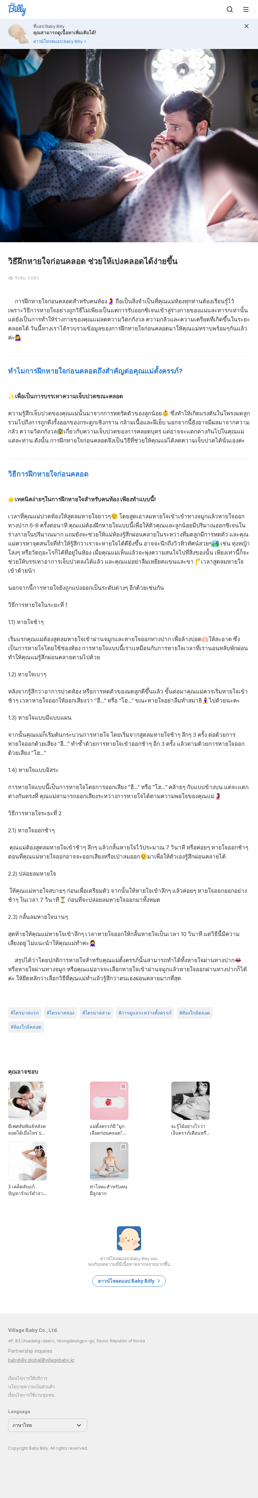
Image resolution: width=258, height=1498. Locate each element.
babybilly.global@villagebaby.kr (41, 1360)
